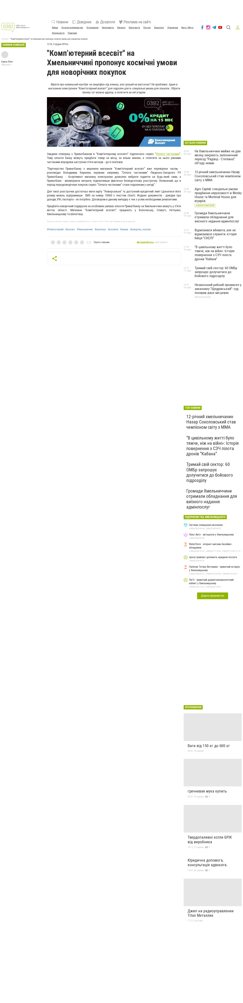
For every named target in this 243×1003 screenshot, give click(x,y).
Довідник (84, 22)
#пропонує (100, 229)
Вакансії (121, 27)
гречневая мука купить (207, 791)
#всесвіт (70, 229)
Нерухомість (108, 27)
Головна (4, 39)
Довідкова (172, 27)
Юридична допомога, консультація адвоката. (208, 862)
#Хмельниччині (85, 229)
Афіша (55, 27)
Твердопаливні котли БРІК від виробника (210, 839)
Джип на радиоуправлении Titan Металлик (211, 913)
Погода (147, 27)
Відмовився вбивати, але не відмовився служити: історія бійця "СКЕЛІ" (216, 234)
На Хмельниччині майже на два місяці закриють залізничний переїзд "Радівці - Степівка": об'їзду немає (218, 157)
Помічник (72, 33)
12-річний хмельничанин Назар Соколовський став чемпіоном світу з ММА (218, 176)
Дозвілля (107, 22)
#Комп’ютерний (55, 229)
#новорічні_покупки (140, 229)
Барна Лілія (7, 61)
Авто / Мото (187, 27)
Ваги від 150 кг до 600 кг (209, 745)
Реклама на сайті (137, 22)
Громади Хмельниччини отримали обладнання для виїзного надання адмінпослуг (217, 217)
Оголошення (92, 27)
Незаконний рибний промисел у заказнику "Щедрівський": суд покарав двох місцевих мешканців (218, 291)
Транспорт (159, 27)
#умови (124, 229)
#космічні (113, 229)
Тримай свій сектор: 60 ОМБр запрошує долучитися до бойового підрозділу (216, 272)
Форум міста (58, 33)
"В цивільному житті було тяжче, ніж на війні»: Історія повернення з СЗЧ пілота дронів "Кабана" (214, 253)
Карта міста (134, 27)
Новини (62, 22)
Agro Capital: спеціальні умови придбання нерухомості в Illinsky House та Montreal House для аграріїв (218, 195)
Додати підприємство (72, 27)
